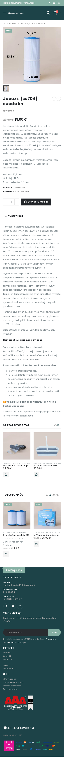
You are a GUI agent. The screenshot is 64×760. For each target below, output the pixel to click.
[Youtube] (54, 3)
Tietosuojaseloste (12, 685)
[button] (5, 13)
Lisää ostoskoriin (38, 202)
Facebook (6, 606)
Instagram (20, 606)
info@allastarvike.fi (12, 598)
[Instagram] (59, 3)
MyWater (49, 532)
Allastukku (20, 463)
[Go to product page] (16, 446)
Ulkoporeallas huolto (13, 682)
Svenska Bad (21, 532)
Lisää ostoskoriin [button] (6, 474)
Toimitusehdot (10, 689)
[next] (59, 99)
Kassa (6, 665)
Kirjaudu (7, 652)
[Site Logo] (16, 13)
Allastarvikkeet (9, 463)
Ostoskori (8, 668)
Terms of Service (14, 642)
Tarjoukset (24, 192)
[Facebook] (49, 3)
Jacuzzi (15, 192)
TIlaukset (7, 659)
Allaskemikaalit (40, 532)
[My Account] (48, 13)
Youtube (13, 606)
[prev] (54, 99)
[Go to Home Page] (4, 23)
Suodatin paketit (9, 532)
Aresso (27, 463)
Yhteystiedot (9, 678)
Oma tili (7, 656)
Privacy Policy (51, 639)
